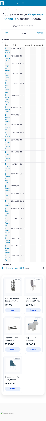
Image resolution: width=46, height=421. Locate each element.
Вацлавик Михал (7, 68)
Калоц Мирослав (7, 78)
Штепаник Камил (7, 250)
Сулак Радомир (7, 223)
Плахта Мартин (7, 168)
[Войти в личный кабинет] (17, 3)
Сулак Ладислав (7, 213)
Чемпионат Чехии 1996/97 (15, 268)
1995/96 (6, 33)
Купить (13, 310)
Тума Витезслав (7, 233)
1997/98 (40, 33)
